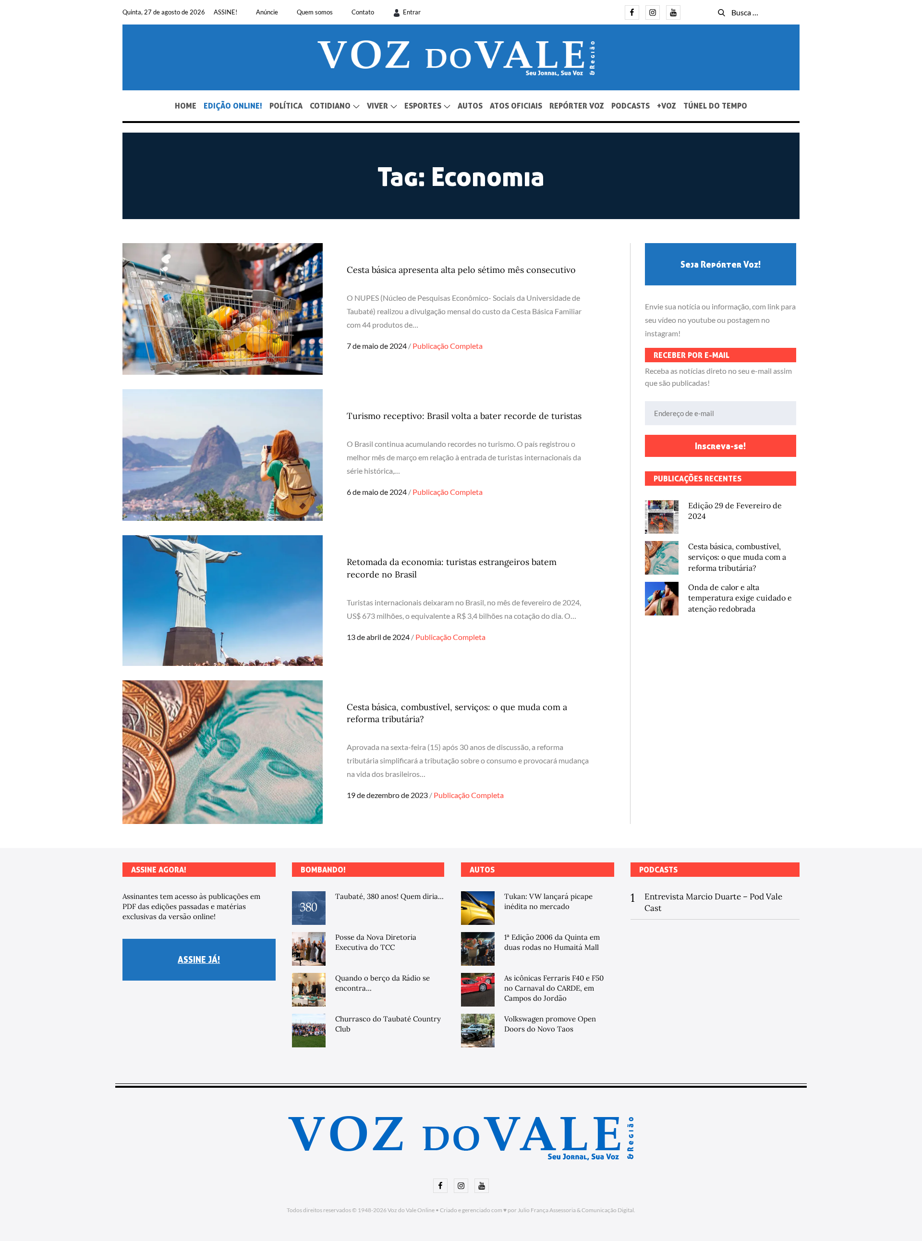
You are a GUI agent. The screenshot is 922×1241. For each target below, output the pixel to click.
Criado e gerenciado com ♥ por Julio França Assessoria (508, 1210)
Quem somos (315, 12)
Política (286, 106)
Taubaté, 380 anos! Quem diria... (389, 896)
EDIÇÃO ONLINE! (233, 106)
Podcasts (630, 106)
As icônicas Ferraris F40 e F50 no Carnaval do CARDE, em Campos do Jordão (554, 988)
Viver (377, 106)
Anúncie (267, 12)
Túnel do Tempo (715, 106)
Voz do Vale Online (411, 1210)
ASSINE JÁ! (199, 959)
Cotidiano (330, 106)
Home (185, 106)
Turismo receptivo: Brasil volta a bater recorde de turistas (464, 415)
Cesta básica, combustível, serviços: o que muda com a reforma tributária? (737, 557)
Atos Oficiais (516, 106)
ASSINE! (225, 12)
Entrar (412, 12)
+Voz (666, 106)
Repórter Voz (576, 106)
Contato (363, 12)
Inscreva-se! (720, 446)
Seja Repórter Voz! (720, 264)
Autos (470, 106)
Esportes (422, 106)
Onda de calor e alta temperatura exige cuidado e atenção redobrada (740, 598)
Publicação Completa (447, 345)
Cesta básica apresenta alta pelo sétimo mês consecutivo (461, 269)
